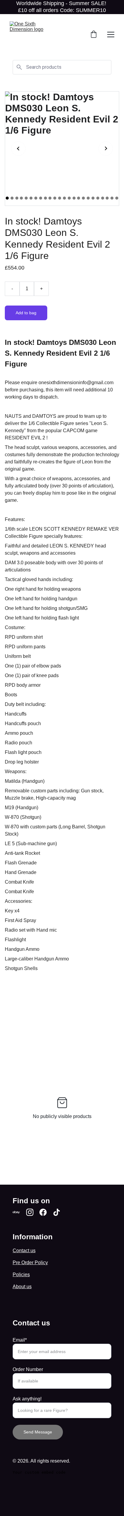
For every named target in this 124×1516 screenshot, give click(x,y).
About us (22, 1286)
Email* (20, 1340)
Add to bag (26, 312)
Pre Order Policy (30, 1262)
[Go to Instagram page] (29, 1212)
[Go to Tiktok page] (56, 1212)
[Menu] (110, 34)
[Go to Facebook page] (43, 1212)
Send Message (37, 1432)
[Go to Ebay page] (16, 1212)
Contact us (24, 1250)
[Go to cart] (94, 34)
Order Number (28, 1369)
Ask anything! (27, 1398)
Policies (21, 1274)
